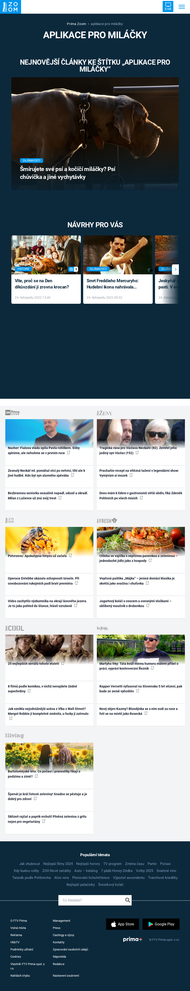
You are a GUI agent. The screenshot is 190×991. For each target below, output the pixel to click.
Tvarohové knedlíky (163, 878)
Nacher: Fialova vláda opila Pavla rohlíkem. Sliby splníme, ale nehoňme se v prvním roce (44, 450)
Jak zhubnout (29, 864)
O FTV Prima (18, 920)
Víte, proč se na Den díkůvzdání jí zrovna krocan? (42, 283)
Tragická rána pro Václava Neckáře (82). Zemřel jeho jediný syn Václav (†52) (138, 450)
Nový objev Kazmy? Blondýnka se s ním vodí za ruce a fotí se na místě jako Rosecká (138, 711)
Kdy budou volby (26, 871)
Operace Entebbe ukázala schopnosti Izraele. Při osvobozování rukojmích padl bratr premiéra (43, 580)
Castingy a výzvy (63, 935)
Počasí (165, 864)
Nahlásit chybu (20, 975)
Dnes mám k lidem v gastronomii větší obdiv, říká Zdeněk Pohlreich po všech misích (140, 495)
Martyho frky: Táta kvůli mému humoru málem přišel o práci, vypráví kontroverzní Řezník (138, 666)
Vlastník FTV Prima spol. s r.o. (27, 966)
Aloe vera (61, 878)
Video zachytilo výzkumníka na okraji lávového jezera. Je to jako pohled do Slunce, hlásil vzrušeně (47, 603)
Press (56, 928)
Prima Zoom (76, 24)
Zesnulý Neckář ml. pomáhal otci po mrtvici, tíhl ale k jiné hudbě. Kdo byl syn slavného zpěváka (46, 473)
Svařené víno (166, 871)
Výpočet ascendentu (129, 878)
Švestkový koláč (111, 885)
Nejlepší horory (88, 864)
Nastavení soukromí (66, 975)
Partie (152, 864)
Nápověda (59, 956)
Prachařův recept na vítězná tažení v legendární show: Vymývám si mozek (139, 473)
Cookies (15, 956)
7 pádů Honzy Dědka (117, 871)
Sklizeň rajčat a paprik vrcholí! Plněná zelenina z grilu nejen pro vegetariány (47, 819)
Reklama (16, 935)
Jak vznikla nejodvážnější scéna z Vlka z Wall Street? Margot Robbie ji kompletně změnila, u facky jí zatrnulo (48, 711)
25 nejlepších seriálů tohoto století (34, 663)
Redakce (58, 964)
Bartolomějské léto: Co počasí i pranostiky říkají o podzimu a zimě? (44, 773)
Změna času (134, 864)
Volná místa (18, 928)
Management (61, 920)
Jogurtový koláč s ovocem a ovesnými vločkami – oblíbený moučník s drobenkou (135, 603)
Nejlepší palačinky (80, 885)
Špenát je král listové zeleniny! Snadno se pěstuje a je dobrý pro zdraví (47, 796)
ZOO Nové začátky (56, 871)
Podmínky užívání (21, 949)
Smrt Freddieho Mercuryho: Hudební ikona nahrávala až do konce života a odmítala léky (114, 284)
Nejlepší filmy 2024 (58, 864)
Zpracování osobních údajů (70, 949)
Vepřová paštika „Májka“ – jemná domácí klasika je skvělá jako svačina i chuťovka (137, 580)
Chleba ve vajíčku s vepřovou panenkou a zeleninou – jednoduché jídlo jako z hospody (138, 558)
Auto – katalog (86, 871)
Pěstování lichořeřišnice (91, 878)
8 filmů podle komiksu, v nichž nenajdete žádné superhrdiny (42, 688)
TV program (112, 864)
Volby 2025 (144, 871)
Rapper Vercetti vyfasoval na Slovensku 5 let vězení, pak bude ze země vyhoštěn (140, 688)
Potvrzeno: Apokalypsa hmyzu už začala (37, 556)
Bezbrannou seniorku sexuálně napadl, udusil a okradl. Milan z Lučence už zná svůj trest (48, 495)
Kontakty (58, 942)
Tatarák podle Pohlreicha (31, 878)
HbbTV (14, 942)
